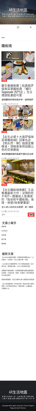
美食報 (4, 81)
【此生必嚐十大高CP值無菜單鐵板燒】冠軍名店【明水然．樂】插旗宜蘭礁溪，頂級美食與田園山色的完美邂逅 (17, 143)
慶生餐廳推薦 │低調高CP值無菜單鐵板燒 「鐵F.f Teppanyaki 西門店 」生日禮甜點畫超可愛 (17, 90)
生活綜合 (4, 231)
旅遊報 (3, 226)
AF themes (22, 408)
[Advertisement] (18, 316)
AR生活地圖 (18, 9)
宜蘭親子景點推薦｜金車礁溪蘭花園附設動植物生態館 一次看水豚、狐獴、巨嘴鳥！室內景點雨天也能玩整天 (17, 273)
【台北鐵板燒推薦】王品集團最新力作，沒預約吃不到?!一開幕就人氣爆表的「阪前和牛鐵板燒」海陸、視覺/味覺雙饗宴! (17, 196)
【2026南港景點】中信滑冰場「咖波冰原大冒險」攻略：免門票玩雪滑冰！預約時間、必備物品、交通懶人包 (17, 286)
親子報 (3, 239)
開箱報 (3, 244)
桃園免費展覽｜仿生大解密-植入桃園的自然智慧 (17, 279)
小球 (5, 104)
